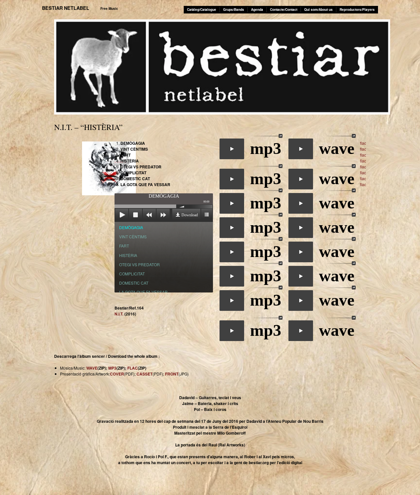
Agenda (257, 9)
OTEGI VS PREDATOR (139, 264)
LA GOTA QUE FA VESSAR (143, 292)
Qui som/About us (318, 9)
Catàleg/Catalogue (201, 9)
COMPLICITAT (132, 273)
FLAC (132, 368)
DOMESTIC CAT (133, 283)
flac (363, 143)
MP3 (112, 368)
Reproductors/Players (357, 9)
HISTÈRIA (128, 255)
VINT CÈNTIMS (133, 236)
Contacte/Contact (283, 9)
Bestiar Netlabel (65, 8)
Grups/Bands (233, 9)
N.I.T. (119, 314)
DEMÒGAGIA (131, 227)
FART (124, 245)
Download (189, 215)
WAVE (91, 368)
